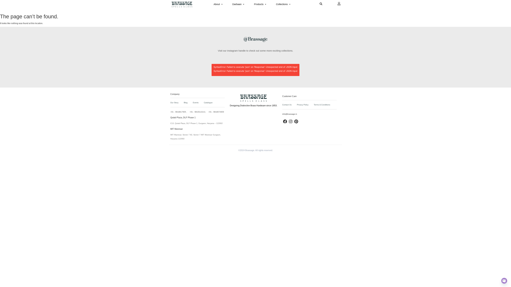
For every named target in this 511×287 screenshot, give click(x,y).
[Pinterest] (296, 121)
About (217, 4)
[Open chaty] (504, 281)
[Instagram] (290, 121)
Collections (282, 4)
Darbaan (237, 4)
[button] (320, 3)
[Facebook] (285, 121)
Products (258, 4)
